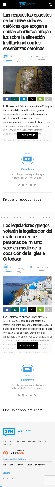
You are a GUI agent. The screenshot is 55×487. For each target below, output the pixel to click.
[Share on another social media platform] (48, 99)
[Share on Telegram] (24, 99)
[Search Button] (50, 4)
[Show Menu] (4, 4)
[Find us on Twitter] (7, 478)
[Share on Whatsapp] (15, 99)
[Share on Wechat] (40, 99)
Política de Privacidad (37, 465)
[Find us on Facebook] (3, 478)
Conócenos (8, 465)
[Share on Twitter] (32, 99)
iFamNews (7, 61)
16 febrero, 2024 (20, 58)
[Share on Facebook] (7, 99)
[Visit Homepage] (27, 4)
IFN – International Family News (23, 441)
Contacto (20, 465)
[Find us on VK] (12, 478)
